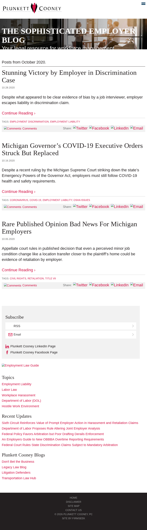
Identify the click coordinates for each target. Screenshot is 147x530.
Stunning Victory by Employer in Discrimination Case (69, 76)
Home (73, 497)
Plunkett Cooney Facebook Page (34, 352)
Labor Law (9, 389)
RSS (17, 326)
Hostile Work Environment (20, 406)
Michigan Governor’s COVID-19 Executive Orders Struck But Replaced (72, 149)
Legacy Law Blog (14, 467)
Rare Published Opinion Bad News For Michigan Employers (69, 227)
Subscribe (133, 335)
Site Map (73, 506)
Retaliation (36, 278)
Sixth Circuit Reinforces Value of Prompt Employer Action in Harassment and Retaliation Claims (70, 423)
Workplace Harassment (18, 395)
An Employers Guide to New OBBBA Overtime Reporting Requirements (53, 439)
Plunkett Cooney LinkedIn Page (33, 346)
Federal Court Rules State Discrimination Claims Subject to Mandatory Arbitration (60, 445)
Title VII (50, 278)
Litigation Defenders (16, 472)
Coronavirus (19, 200)
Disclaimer (73, 501)
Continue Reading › (18, 113)
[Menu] (141, 4)
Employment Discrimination (29, 121)
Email (17, 334)
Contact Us (73, 510)
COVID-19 (35, 200)
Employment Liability (65, 121)
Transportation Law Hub (19, 478)
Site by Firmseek (73, 518)
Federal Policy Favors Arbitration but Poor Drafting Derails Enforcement (53, 434)
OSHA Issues (82, 200)
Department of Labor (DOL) (21, 400)
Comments (29, 128)
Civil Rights (18, 278)
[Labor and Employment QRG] (20, 365)
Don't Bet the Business (18, 461)
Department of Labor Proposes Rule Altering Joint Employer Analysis (51, 428)
